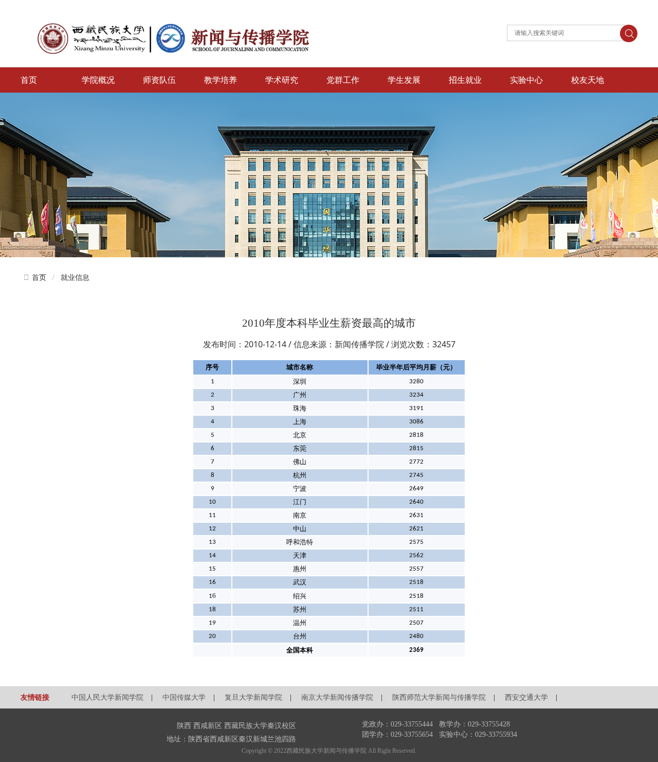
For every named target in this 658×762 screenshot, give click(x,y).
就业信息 (75, 277)
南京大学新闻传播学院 (337, 697)
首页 (39, 277)
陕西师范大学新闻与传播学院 (439, 697)
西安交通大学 (526, 697)
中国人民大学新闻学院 (107, 697)
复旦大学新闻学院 (253, 697)
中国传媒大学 (184, 697)
